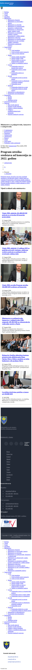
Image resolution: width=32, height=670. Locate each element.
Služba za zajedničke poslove (19, 63)
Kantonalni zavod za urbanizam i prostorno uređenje (20, 81)
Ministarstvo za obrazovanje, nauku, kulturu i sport (16, 30)
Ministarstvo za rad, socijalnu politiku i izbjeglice (16, 41)
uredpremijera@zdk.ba (12, 503)
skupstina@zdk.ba (11, 491)
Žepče (8, 479)
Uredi (9, 49)
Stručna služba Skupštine (18, 57)
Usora (8, 467)
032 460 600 (9, 506)
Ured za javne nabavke (17, 53)
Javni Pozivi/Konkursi (10, 101)
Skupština (7, 17)
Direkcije (10, 85)
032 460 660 (9, 493)
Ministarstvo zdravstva (14, 37)
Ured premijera (15, 50)
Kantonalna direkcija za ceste (19, 87)
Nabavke (6, 103)
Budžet (10, 97)
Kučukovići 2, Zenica (7, 437)
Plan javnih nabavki (13, 105)
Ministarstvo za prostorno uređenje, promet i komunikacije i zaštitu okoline (16, 34)
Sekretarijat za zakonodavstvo (16, 92)
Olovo (8, 461)
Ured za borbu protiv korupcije (20, 52)
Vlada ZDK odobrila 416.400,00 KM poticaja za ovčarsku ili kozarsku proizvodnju (14, 215)
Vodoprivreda (12, 146)
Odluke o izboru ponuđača (15, 108)
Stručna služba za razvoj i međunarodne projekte (18, 60)
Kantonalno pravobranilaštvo (16, 93)
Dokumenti (7, 95)
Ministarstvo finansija (14, 20)
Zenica (8, 477)
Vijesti (6, 13)
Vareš (8, 469)
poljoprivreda (8, 163)
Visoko (8, 472)
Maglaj (8, 459)
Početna (6, 12)
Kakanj (8, 456)
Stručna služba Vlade (17, 58)
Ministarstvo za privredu (14, 25)
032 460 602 (9, 508)
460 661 (16, 493)
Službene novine (12, 100)
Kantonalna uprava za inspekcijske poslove (17, 67)
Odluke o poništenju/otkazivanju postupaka (14, 111)
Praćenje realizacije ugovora (16, 114)
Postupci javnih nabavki (14, 106)
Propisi (10, 98)
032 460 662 (9, 496)
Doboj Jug (9, 454)
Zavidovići (9, 474)
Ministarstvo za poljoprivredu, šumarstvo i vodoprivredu (16, 27)
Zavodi (10, 76)
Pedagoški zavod (16, 84)
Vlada (6, 15)
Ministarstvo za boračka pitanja (16, 39)
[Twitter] (5, 167)
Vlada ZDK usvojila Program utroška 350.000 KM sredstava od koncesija (15, 286)
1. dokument (7, 173)
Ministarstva (7, 18)
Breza (8, 452)
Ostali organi (7, 47)
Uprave (10, 65)
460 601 (16, 506)
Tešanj (8, 464)
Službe (10, 55)
